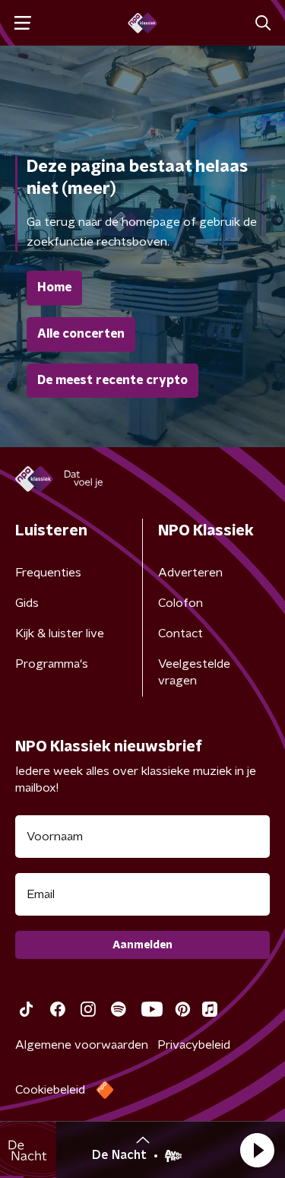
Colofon (180, 603)
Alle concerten (81, 334)
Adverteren (190, 573)
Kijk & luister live (59, 633)
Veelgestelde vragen (194, 672)
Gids (27, 603)
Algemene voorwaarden (81, 1045)
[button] (257, 1150)
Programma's (51, 664)
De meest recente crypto (112, 380)
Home (54, 287)
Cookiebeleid (50, 1090)
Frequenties (48, 573)
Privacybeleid (193, 1045)
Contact (180, 633)
